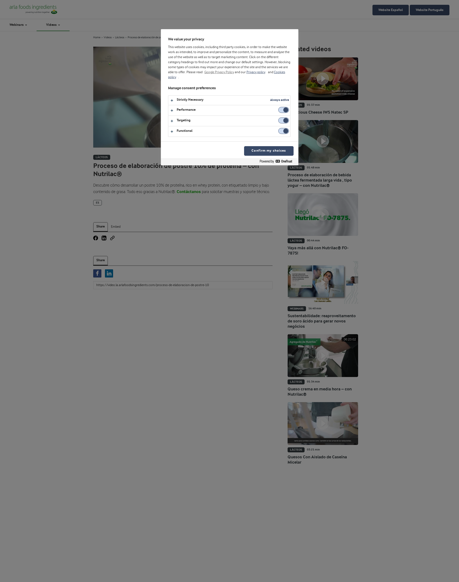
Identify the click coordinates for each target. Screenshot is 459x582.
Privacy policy (255, 72)
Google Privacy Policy (219, 72)
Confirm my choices (268, 151)
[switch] (283, 110)
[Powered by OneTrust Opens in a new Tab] (278, 162)
